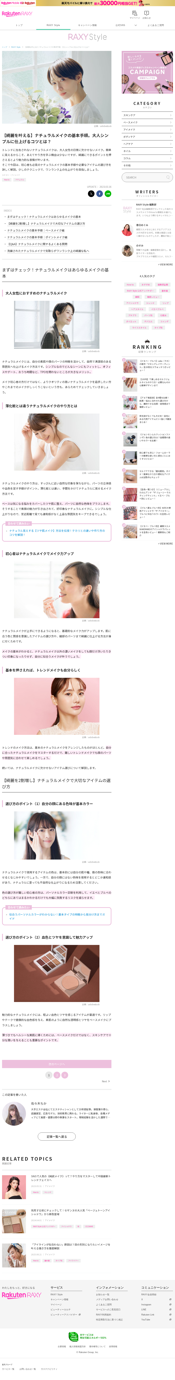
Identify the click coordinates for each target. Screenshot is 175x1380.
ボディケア (129, 136)
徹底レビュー (153, 296)
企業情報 (62, 1346)
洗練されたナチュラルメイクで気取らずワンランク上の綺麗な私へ (48, 251)
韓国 (137, 296)
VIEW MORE (165, 264)
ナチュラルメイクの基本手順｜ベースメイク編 (35, 230)
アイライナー (73, 1260)
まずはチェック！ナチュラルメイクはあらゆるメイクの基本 (44, 217)
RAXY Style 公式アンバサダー (44, 1226)
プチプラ (132, 315)
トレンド (47, 1192)
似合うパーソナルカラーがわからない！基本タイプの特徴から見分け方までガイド (57, 916)
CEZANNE (89, 1226)
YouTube (145, 1319)
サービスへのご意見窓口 (108, 1309)
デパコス (148, 321)
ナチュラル (19, 179)
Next (106, 1081)
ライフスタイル (139, 327)
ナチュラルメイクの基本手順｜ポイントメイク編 (37, 237)
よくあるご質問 (156, 25)
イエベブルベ (157, 309)
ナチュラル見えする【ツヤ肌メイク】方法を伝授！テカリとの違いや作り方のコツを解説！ (57, 532)
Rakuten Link (147, 1314)
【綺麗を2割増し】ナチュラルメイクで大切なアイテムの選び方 (46, 223)
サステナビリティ (49, 1369)
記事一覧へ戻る (57, 1136)
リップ (165, 302)
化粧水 (163, 315)
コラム (127, 158)
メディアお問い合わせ (107, 1299)
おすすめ (146, 284)
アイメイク (15, 175)
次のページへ (57, 1064)
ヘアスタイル (137, 309)
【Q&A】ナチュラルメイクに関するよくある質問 (37, 244)
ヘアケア (128, 144)
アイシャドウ (66, 1226)
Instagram (146, 1304)
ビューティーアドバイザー (64, 1314)
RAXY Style (53, 25)
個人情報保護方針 (77, 1346)
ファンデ (164, 321)
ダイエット (131, 321)
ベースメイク (130, 122)
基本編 (47, 1260)
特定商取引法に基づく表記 (109, 1319)
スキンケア (129, 115)
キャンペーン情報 (87, 25)
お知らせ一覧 (102, 1294)
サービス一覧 (8, 1369)
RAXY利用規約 (103, 1314)
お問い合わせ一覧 (27, 1369)
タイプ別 (59, 1260)
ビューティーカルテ (61, 1309)
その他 (127, 165)
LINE (143, 1309)
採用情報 (113, 1346)
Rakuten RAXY (17, 14)
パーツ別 (148, 315)
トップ (19, 25)
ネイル (127, 151)
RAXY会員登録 (148, 1294)
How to (6, 179)
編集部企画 (163, 284)
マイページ (56, 1304)
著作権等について (97, 1346)
